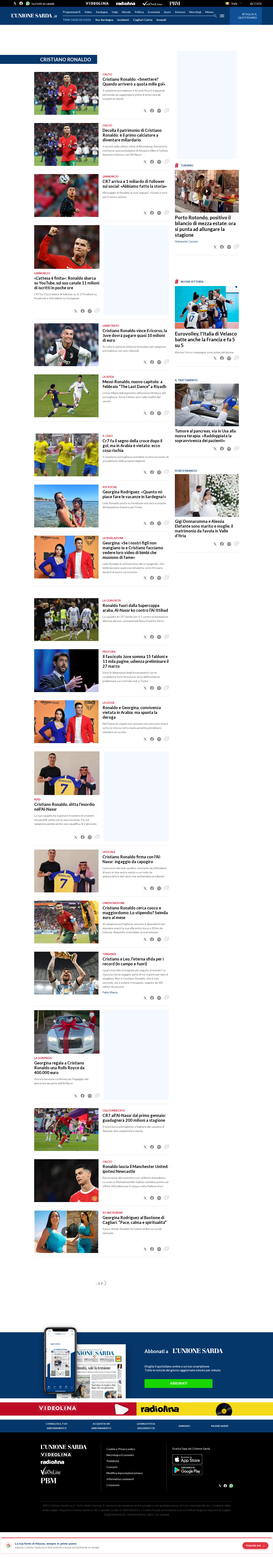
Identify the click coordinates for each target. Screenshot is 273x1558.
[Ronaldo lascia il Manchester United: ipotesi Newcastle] (66, 1180)
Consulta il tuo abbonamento (56, 1426)
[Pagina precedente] (105, 1283)
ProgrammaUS (72, 12)
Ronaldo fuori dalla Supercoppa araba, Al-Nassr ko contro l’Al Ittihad (135, 608)
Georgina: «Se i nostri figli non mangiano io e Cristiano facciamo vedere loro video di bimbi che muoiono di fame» (133, 550)
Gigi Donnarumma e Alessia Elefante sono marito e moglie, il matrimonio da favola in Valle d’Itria (204, 528)
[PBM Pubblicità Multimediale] (174, 3)
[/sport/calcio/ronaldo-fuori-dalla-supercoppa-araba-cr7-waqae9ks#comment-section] (166, 637)
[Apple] (202, 1459)
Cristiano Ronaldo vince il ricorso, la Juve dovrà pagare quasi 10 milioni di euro (135, 335)
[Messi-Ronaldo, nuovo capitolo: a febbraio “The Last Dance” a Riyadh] (66, 395)
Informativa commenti (120, 1479)
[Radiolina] (125, 3)
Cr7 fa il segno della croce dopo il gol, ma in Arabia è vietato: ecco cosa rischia (132, 445)
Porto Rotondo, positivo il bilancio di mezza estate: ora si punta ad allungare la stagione (205, 226)
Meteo (209, 12)
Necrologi (195, 12)
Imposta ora (255, 1545)
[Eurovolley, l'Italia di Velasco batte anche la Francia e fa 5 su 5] (207, 307)
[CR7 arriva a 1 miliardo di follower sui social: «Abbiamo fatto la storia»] (66, 195)
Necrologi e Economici (120, 1455)
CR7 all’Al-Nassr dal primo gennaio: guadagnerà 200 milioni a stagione (134, 1118)
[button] (145, 111)
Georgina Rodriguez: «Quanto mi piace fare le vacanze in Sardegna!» (134, 494)
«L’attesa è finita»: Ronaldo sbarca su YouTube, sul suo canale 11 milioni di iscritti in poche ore (66, 283)
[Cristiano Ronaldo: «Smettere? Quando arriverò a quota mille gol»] (66, 93)
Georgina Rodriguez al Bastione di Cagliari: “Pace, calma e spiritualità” (134, 1220)
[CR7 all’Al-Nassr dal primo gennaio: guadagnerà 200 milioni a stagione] (66, 1129)
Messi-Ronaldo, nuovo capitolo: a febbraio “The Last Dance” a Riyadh (134, 384)
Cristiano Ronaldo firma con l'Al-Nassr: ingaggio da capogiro (132, 859)
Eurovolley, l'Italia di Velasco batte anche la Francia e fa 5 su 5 (206, 339)
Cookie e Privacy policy (121, 1449)
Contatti (112, 1467)
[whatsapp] (27, 3)
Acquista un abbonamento (101, 1426)
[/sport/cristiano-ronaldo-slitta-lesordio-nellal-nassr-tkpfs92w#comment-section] (97, 837)
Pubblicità (113, 1461)
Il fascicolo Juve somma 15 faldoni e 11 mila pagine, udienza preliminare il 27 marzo (136, 661)
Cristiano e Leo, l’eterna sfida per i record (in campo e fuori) (133, 961)
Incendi (161, 19)
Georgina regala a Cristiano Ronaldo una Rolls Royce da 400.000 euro (59, 1067)
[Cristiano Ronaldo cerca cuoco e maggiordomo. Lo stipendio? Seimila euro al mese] (66, 922)
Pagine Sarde (219, 1425)
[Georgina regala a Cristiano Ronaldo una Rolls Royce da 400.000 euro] (67, 1032)
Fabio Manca (110, 992)
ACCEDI (256, 3)
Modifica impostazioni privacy (125, 1473)
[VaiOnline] (152, 3)
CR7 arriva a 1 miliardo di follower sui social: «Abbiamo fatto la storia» (135, 183)
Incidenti (123, 19)
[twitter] (15, 3)
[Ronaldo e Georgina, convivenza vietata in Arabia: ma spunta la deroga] (66, 721)
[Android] (202, 1470)
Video (88, 12)
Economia (154, 12)
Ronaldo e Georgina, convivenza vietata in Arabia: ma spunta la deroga (132, 712)
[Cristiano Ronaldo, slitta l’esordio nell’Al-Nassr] (67, 773)
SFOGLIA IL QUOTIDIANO (247, 15)
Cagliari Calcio (142, 19)
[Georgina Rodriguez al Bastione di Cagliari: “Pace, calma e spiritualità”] (66, 1231)
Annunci (180, 12)
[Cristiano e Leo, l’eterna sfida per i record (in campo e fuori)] (66, 973)
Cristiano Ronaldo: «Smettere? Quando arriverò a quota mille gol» (134, 81)
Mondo (126, 12)
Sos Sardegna (104, 19)
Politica (139, 12)
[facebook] (21, 3)
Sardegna (102, 12)
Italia (115, 12)
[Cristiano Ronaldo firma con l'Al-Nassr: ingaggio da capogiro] (66, 871)
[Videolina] (97, 3)
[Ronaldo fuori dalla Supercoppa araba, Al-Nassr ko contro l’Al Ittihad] (66, 619)
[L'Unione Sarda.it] (34, 16)
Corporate (113, 1485)
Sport (167, 12)
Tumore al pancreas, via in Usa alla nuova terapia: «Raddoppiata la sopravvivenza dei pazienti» (205, 435)
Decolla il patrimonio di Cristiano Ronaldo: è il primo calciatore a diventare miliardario (132, 135)
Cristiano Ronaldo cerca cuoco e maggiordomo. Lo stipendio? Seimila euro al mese (135, 912)
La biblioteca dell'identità (146, 1426)
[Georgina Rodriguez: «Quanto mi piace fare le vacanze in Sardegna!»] (66, 506)
